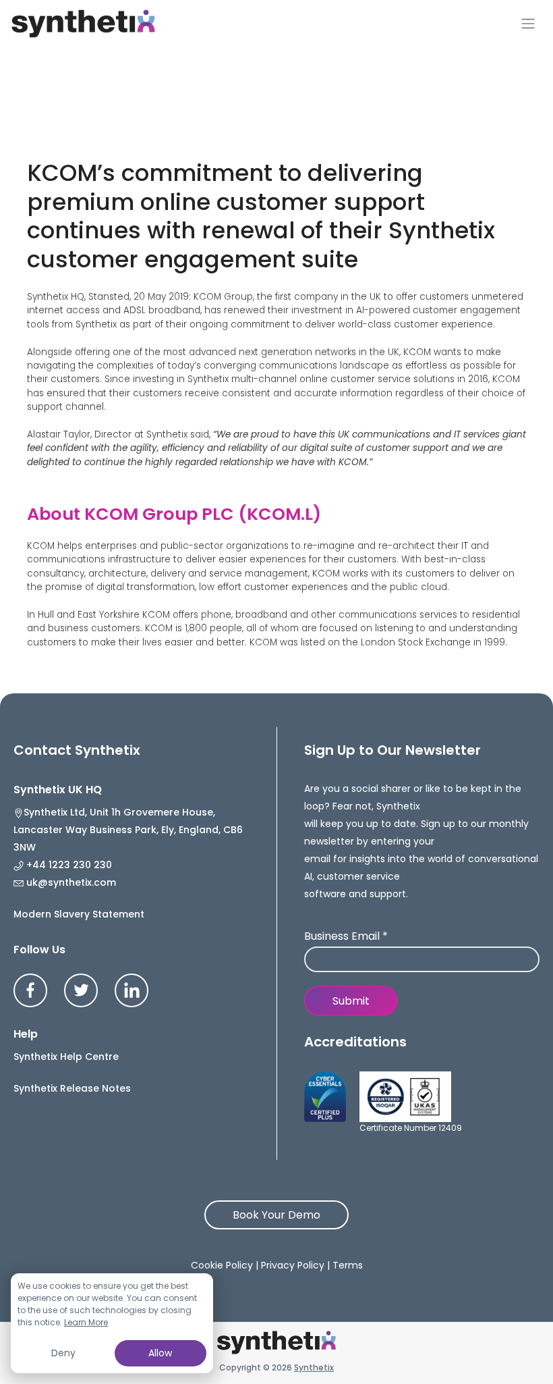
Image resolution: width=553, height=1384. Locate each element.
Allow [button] (160, 1353)
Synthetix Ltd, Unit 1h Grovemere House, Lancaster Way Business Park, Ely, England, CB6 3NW (128, 829)
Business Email (346, 937)
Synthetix (314, 1367)
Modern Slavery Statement (78, 914)
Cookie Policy (222, 1265)
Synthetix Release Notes (72, 1088)
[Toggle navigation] (528, 24)
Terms (347, 1265)
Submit (351, 1001)
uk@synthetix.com (70, 882)
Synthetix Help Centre (66, 1056)
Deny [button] (63, 1353)
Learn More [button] (86, 1322)
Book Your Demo (276, 1215)
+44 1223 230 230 (68, 865)
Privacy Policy (292, 1265)
